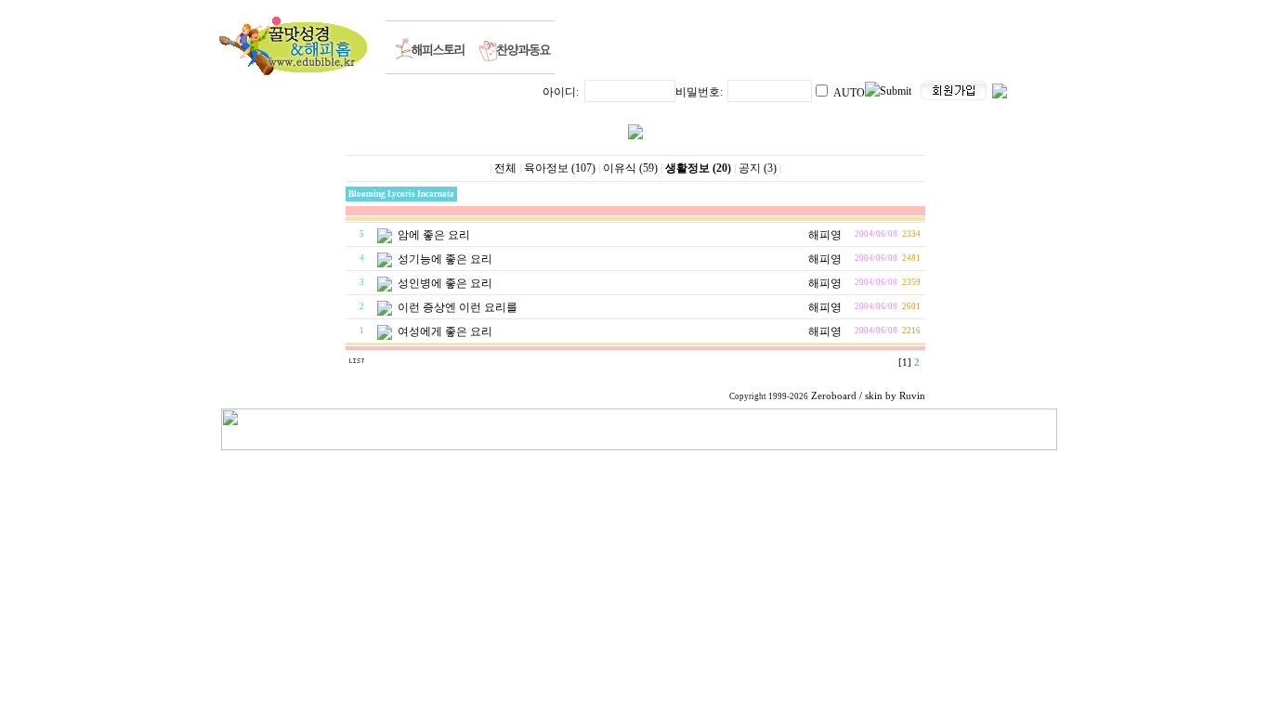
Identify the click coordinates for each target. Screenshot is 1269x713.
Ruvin (912, 396)
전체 (505, 168)
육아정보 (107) (559, 168)
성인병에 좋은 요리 (445, 283)
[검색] (387, 363)
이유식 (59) (630, 168)
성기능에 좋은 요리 (445, 259)
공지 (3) (758, 168)
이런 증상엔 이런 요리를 (457, 307)
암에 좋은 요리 (434, 234)
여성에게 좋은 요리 (445, 331)
